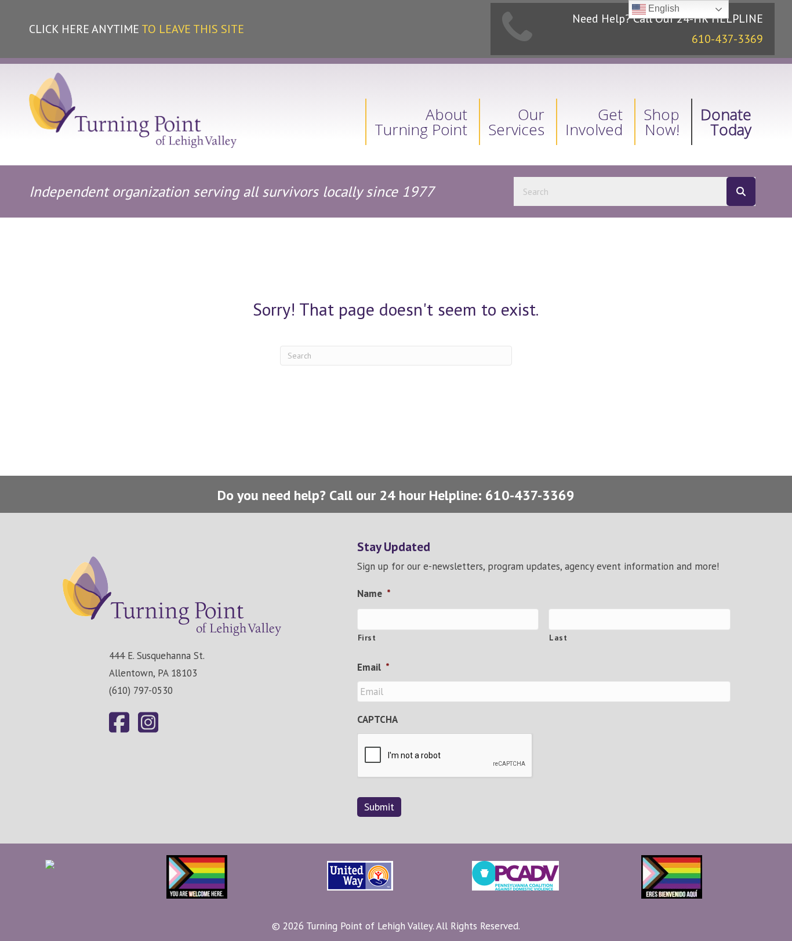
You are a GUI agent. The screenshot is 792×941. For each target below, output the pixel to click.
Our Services (516, 122)
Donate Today (725, 122)
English (663, 8)
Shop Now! (662, 122)
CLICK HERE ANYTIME (136, 29)
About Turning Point (421, 122)
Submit (379, 806)
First (367, 637)
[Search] (740, 191)
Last (558, 637)
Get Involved (594, 122)
